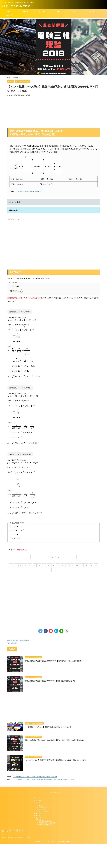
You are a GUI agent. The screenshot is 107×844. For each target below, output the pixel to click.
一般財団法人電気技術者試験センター (30, 191)
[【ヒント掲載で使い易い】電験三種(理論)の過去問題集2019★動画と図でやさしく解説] (56, 631)
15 (81, 565)
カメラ (92, 11)
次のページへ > (53, 557)
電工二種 (42, 11)
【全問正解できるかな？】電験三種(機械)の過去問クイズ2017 (48, 727)
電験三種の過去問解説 (22, 640)
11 (63, 565)
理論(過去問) (13, 643)
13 (72, 565)
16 (86, 565)
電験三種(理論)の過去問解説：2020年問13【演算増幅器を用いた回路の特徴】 (54, 661)
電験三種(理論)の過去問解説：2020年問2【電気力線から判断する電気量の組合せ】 (56, 740)
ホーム (8, 11)
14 (77, 565)
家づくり (75, 11)
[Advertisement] (53, 111)
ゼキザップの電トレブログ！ (16, 6)
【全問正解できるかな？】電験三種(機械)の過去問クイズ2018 (35, 777)
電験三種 (25, 11)
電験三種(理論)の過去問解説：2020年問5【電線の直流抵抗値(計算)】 (50, 681)
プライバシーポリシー (53, 792)
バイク (59, 11)
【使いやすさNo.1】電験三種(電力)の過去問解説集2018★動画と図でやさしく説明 (55, 760)
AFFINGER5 (67, 841)
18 (96, 565)
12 (67, 565)
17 (91, 565)
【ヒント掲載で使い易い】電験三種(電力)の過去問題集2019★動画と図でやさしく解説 (43, 779)
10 (58, 565)
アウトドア (8, 16)
